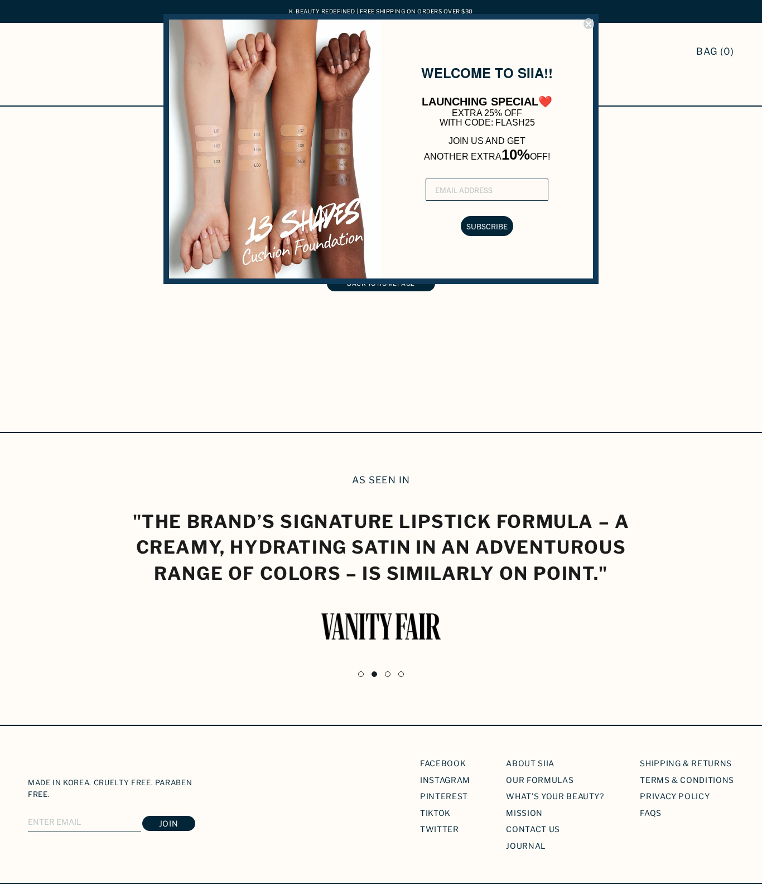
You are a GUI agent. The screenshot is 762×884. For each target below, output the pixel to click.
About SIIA (530, 763)
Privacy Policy (675, 796)
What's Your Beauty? (555, 796)
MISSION (524, 813)
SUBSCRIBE (487, 226)
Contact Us (533, 829)
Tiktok (435, 813)
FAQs (651, 813)
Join (169, 823)
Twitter (439, 829)
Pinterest (444, 796)
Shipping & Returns (686, 763)
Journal (526, 846)
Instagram (445, 780)
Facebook (443, 763)
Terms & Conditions (687, 780)
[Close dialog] (588, 24)
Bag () (715, 51)
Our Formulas (539, 780)
